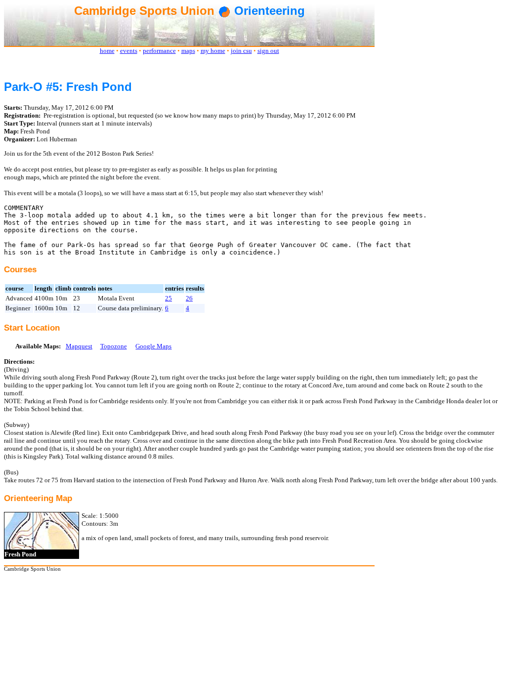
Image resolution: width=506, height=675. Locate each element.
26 (189, 298)
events (128, 50)
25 (168, 298)
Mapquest (79, 346)
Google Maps (153, 346)
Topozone (113, 346)
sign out (268, 50)
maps (188, 50)
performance (159, 50)
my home (213, 50)
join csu (241, 50)
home (107, 50)
